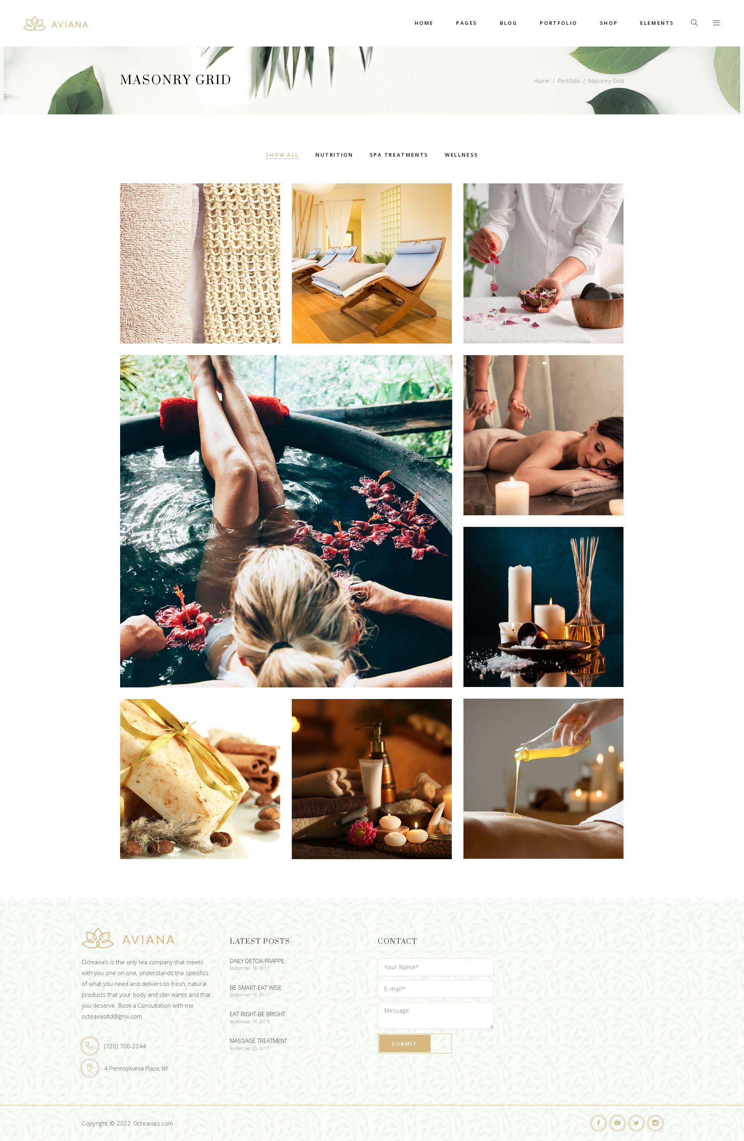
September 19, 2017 (249, 995)
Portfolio (569, 81)
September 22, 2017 (249, 1048)
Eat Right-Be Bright (257, 1014)
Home (541, 81)
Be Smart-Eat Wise (255, 987)
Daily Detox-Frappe (257, 961)
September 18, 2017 (249, 968)
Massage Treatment (258, 1040)
